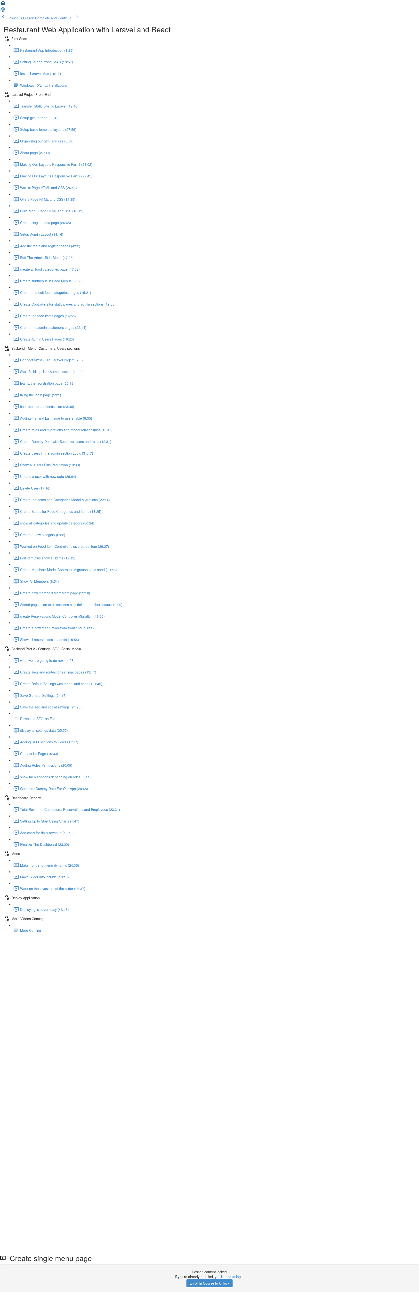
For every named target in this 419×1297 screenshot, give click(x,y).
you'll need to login (229, 1276)
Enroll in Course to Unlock (209, 1283)
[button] (3, 4)
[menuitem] (3, 11)
